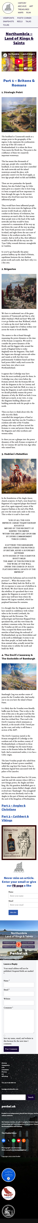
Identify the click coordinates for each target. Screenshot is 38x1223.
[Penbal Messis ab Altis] (8, 7)
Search (30, 1097)
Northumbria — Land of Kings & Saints (19, 38)
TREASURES (23, 9)
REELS (19, 22)
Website (7, 999)
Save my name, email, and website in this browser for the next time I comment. (18, 1041)
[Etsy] (24, 1140)
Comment (8, 1008)
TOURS (6, 25)
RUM (28, 13)
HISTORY (22, 3)
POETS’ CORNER (24, 18)
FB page (17, 885)
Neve (9, 1221)
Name (7, 981)
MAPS (20, 13)
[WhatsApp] (14, 1140)
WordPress (27, 1221)
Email (7, 990)
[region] (19, 929)
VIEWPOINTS (8, 18)
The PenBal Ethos (9, 1133)
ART (31, 6)
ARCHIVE (22, 6)
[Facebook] (3, 1140)
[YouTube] (19, 1140)
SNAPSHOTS (8, 22)
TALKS (28, 22)
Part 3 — (15, 818)
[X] (8, 1140)
